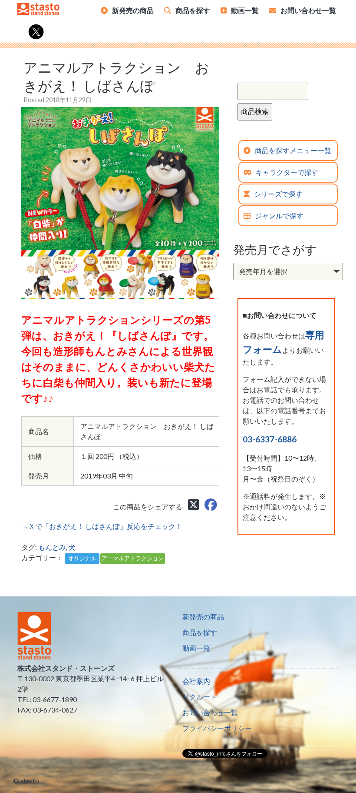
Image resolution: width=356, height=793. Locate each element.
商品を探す (192, 10)
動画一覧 (245, 10)
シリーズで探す (278, 194)
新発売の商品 (133, 10)
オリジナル (82, 558)
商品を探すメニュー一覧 (293, 150)
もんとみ (52, 547)
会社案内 (196, 681)
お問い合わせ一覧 (308, 10)
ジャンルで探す (279, 215)
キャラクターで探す (287, 172)
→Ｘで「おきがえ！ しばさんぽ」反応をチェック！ (101, 526)
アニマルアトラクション (133, 558)
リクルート (199, 697)
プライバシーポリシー (217, 728)
